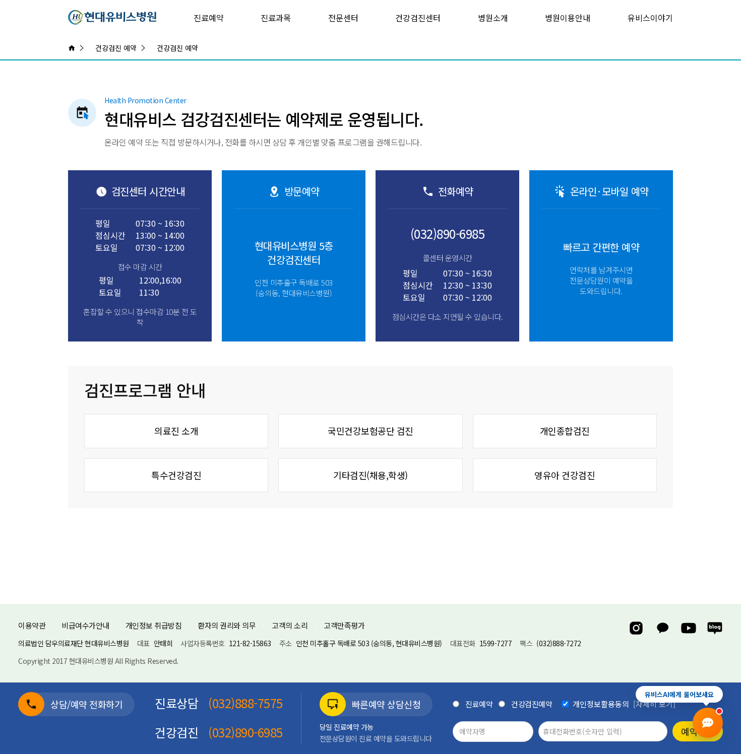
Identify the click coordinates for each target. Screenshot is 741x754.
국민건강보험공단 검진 (370, 430)
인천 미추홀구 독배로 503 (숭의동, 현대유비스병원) (369, 643)
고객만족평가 (344, 625)
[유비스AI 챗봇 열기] (708, 723)
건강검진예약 (531, 704)
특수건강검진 (176, 475)
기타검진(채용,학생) (370, 475)
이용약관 (31, 625)
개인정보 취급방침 (154, 625)
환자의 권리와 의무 (227, 625)
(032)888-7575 (245, 703)
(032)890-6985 (447, 233)
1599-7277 (495, 643)
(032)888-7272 (558, 643)
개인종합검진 (565, 430)
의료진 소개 (176, 430)
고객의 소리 (289, 625)
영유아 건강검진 (564, 475)
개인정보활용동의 (601, 704)
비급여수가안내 (85, 625)
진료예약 (478, 704)
